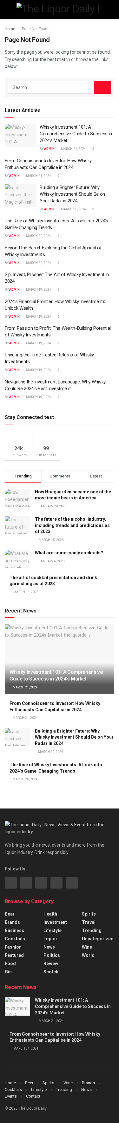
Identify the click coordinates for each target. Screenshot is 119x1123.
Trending (92, 930)
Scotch (50, 971)
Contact (33, 1096)
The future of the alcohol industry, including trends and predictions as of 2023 (72, 525)
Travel (89, 922)
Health (50, 914)
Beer (10, 914)
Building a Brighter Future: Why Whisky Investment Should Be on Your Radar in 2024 (72, 194)
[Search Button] (102, 87)
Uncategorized (98, 938)
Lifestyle (52, 930)
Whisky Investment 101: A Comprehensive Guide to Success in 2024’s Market (76, 133)
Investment (55, 922)
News (49, 947)
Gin (8, 971)
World (88, 955)
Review (50, 963)
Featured (14, 955)
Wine (87, 947)
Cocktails (15, 938)
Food (10, 963)
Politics (51, 955)
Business (14, 930)
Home (10, 29)
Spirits (89, 914)
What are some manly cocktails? (69, 552)
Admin (49, 149)
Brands (12, 922)
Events (11, 1096)
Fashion (13, 947)
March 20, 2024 (73, 209)
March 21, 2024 (73, 149)
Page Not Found (36, 29)
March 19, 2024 (38, 289)
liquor (50, 938)
